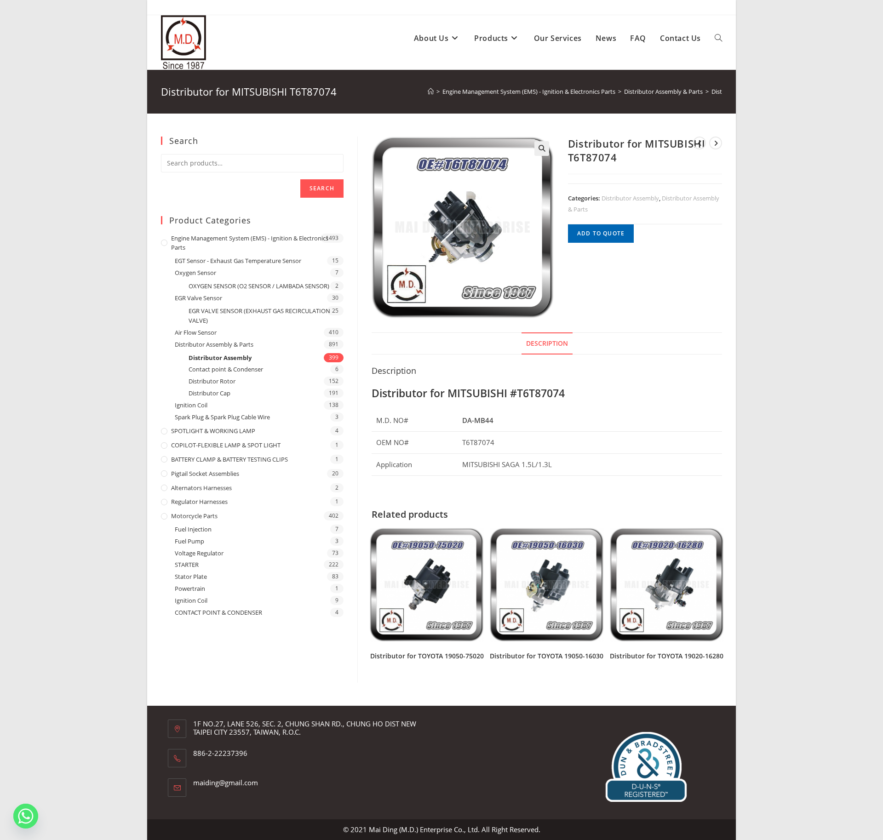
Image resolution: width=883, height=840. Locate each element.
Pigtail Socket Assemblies (205, 473)
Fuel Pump (189, 541)
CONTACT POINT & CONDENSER (218, 612)
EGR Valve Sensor (198, 298)
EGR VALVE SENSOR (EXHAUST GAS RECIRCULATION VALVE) (259, 316)
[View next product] (715, 143)
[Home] (431, 91)
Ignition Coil (191, 405)
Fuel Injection (193, 529)
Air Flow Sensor (196, 332)
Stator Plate (191, 576)
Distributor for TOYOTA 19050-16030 (546, 655)
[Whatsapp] (25, 816)
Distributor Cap (209, 393)
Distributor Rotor (212, 381)
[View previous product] (699, 143)
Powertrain (190, 588)
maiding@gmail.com (225, 782)
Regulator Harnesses (199, 501)
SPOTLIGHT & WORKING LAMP (213, 431)
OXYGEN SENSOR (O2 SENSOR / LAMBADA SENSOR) (259, 286)
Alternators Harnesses (201, 488)
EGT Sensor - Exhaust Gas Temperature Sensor (238, 261)
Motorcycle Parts (194, 516)
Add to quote (601, 233)
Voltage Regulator (199, 553)
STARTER (187, 564)
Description (547, 343)
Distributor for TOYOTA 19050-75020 (427, 655)
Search (322, 188)
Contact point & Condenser (226, 369)
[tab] (547, 343)
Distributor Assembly (630, 198)
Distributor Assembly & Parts (214, 344)
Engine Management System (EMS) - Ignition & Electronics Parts (249, 243)
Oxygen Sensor (195, 273)
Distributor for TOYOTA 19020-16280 (666, 655)
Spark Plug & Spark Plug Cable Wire (222, 417)
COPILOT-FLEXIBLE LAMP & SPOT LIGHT (226, 445)
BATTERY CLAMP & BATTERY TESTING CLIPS (229, 459)
